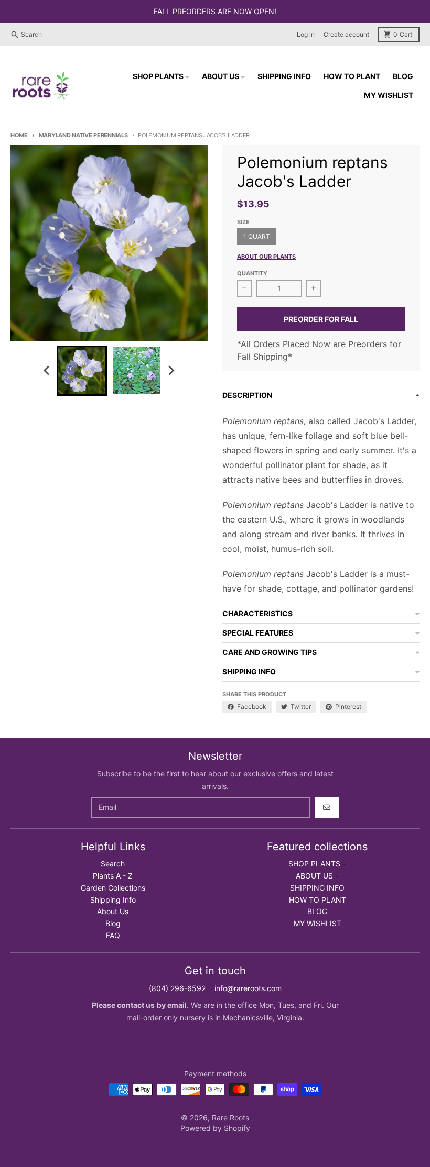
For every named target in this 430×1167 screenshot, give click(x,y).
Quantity (252, 273)
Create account (346, 34)
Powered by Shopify (215, 1128)
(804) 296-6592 (177, 988)
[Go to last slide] (47, 370)
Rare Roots (230, 1117)
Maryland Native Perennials (83, 135)
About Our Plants (266, 256)
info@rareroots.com (248, 988)
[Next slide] (171, 370)
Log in (306, 34)
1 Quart (256, 236)
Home (19, 135)
